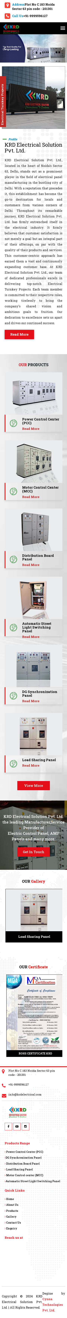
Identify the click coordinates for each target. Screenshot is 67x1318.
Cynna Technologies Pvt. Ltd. (52, 1304)
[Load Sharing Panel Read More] (33, 734)
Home (10, 1199)
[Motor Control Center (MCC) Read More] (33, 461)
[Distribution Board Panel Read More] (33, 530)
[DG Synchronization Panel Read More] (33, 666)
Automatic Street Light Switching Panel (33, 1181)
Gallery (11, 1216)
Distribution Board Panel (23, 1163)
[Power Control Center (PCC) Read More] (33, 393)
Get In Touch (33, 852)
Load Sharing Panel (19, 1169)
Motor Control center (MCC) (24, 1175)
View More (33, 785)
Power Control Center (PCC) (24, 1152)
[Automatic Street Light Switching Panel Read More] (33, 598)
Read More (19, 334)
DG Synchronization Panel (24, 1157)
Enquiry (11, 1228)
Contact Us (13, 1222)
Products (12, 1211)
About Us (12, 1205)
